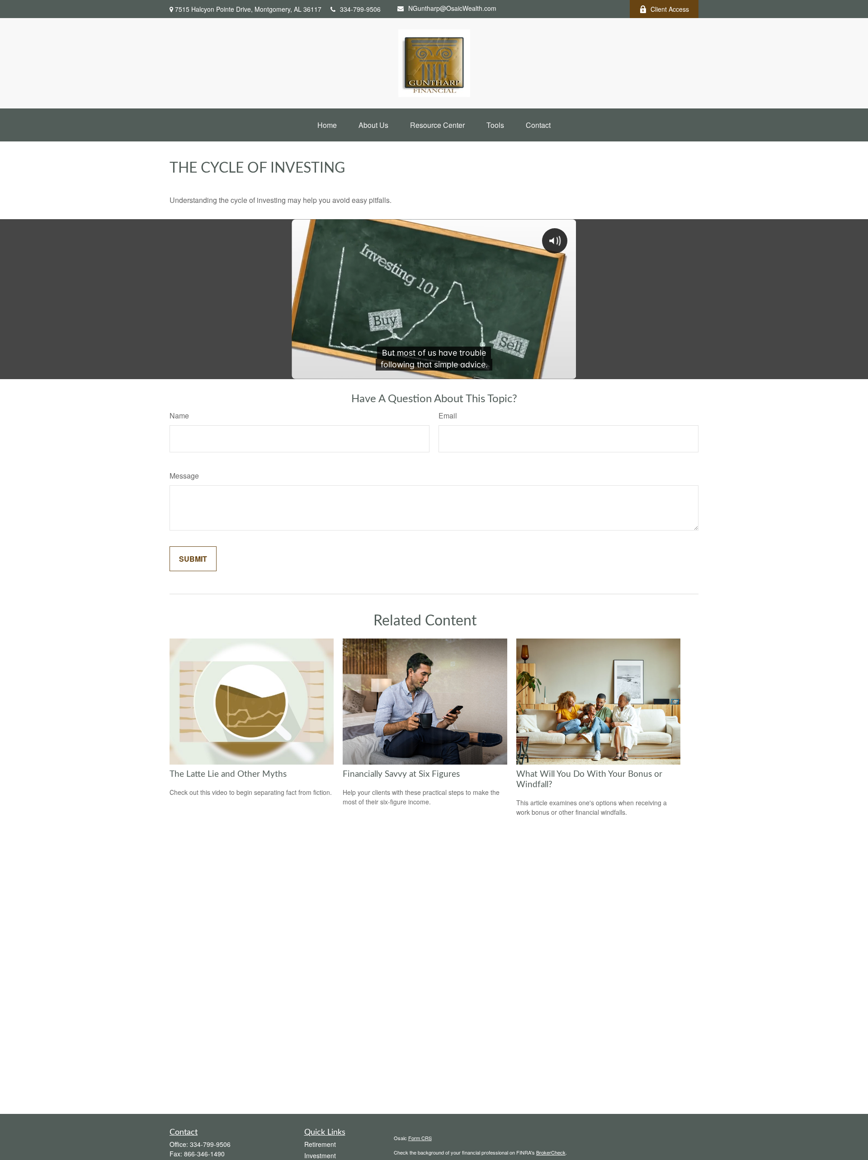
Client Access (670, 9)
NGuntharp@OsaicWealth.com (452, 8)
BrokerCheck (551, 1152)
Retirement (320, 1144)
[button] (327, 125)
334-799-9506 (360, 9)
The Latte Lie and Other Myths (228, 774)
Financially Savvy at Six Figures (401, 774)
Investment (320, 1155)
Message (184, 475)
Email (448, 415)
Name (179, 415)
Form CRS (420, 1137)
